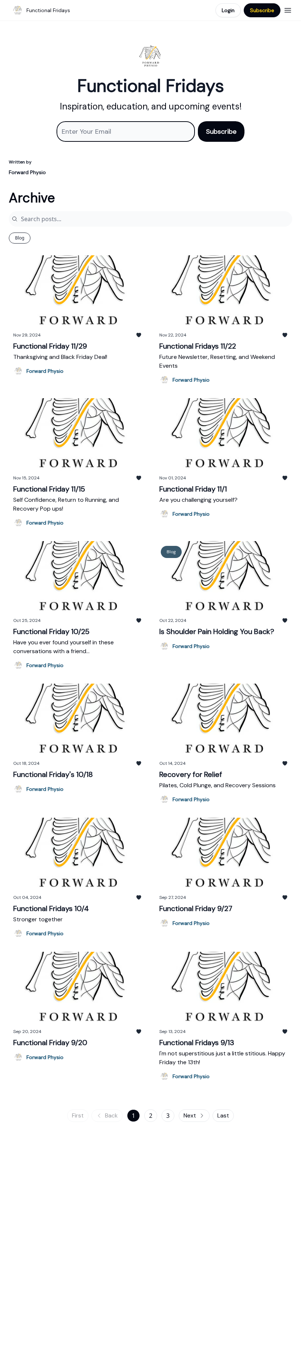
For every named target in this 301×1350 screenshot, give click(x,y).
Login (228, 10)
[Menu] (287, 9)
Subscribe (262, 10)
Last (223, 1115)
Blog (19, 238)
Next (190, 1115)
